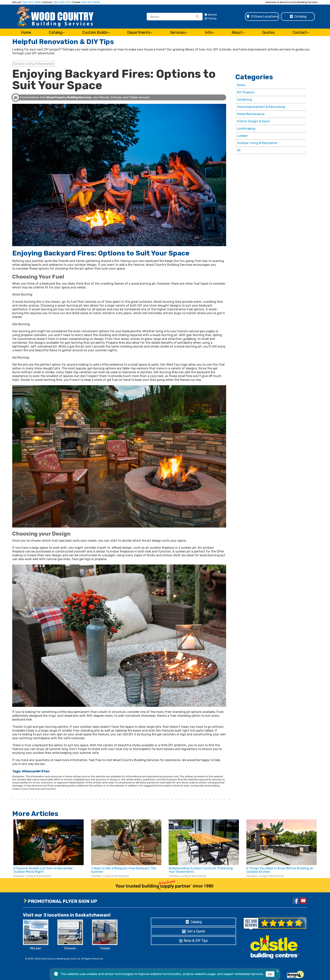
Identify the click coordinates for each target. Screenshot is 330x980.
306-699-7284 (31, 2)
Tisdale (105, 948)
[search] (173, 16)
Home (26, 32)
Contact (300, 32)
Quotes (268, 32)
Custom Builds (95, 32)
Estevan (70, 948)
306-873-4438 (91, 2)
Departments (138, 32)
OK (270, 974)
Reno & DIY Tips (195, 940)
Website (212, 14)
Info (208, 32)
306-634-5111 (61, 2)
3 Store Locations (264, 16)
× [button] (277, 971)
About (237, 32)
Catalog (300, 16)
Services (177, 32)
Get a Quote (195, 931)
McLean (35, 948)
